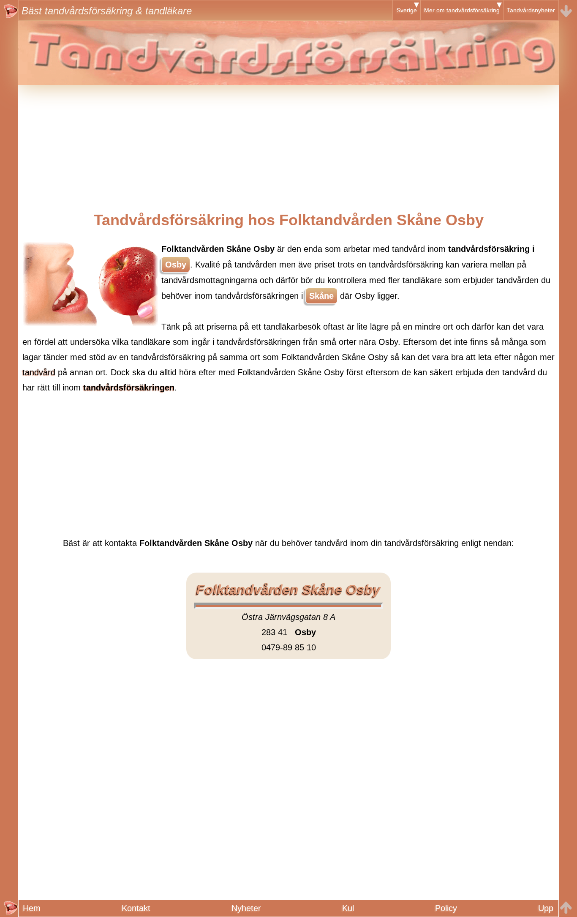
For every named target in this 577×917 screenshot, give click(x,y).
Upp (545, 908)
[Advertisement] (288, 144)
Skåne (321, 295)
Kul (348, 908)
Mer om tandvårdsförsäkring (462, 10)
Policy (446, 908)
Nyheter (246, 908)
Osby (175, 264)
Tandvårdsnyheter (531, 10)
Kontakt (136, 908)
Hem (32, 908)
